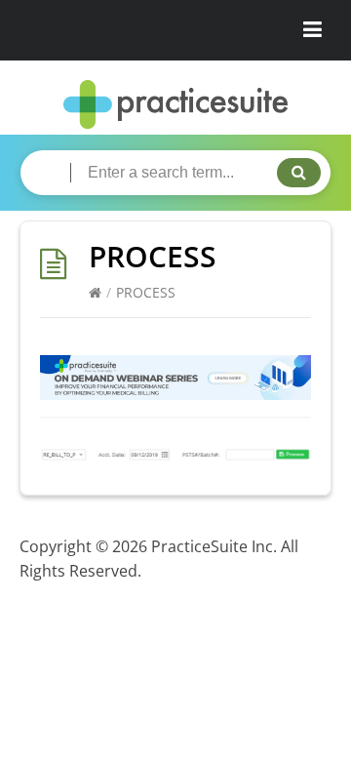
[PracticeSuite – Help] (176, 105)
